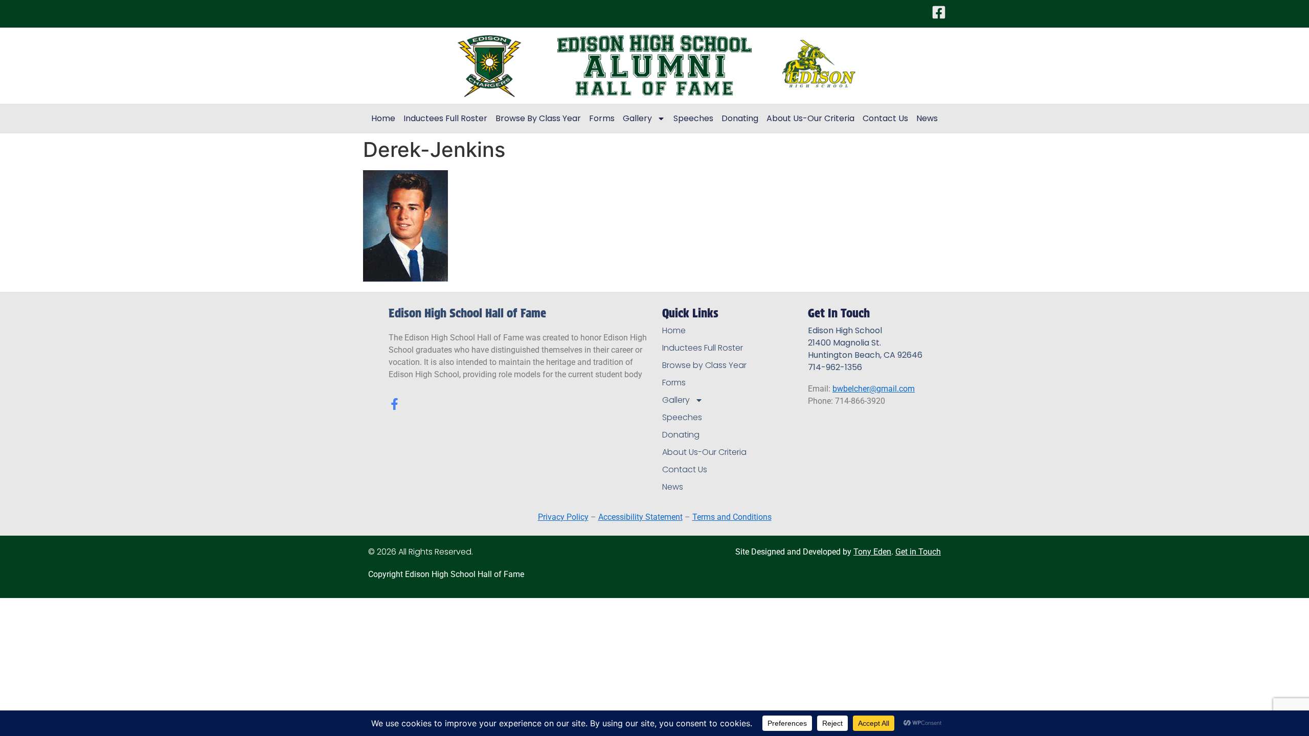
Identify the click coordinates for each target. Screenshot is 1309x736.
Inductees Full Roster (445, 118)
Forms (602, 118)
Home (383, 118)
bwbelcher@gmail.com (873, 389)
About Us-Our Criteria (810, 118)
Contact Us (885, 118)
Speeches (693, 118)
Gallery (637, 118)
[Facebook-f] (394, 404)
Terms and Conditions (732, 517)
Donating (739, 118)
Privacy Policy (563, 517)
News (927, 118)
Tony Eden (872, 552)
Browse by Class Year (538, 118)
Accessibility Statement (640, 517)
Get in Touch (918, 552)
